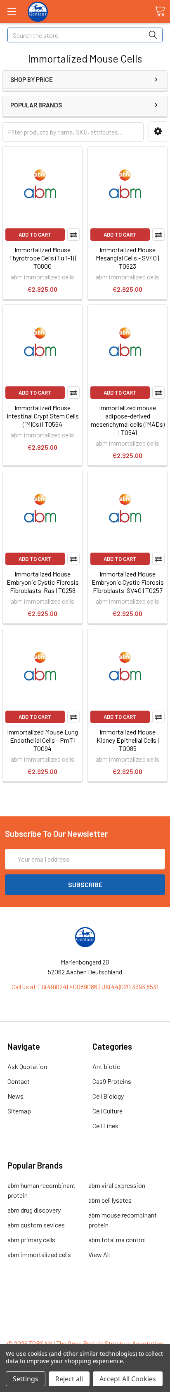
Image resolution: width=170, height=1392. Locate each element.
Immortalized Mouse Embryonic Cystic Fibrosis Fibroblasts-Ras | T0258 (43, 582)
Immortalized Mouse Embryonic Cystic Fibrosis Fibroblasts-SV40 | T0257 (128, 582)
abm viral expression (116, 1185)
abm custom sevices (36, 1225)
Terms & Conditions (85, 1299)
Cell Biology (108, 1096)
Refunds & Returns (85, 1318)
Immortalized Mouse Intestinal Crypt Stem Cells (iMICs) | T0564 (43, 416)
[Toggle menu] (11, 11)
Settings (25, 1378)
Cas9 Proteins (111, 1081)
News (15, 1096)
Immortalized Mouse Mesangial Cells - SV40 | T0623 (127, 258)
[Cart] (159, 11)
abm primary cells (31, 1239)
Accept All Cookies (127, 1378)
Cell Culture (107, 1111)
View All (99, 1254)
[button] (158, 131)
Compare (73, 234)
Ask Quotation (27, 1066)
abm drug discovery (34, 1210)
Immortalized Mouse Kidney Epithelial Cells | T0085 (128, 740)
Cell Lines (105, 1125)
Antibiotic (106, 1066)
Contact (18, 1081)
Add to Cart (35, 234)
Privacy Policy (85, 1328)
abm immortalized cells (39, 1254)
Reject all (69, 1378)
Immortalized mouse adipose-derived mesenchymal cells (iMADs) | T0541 (128, 420)
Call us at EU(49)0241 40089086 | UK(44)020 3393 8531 (85, 986)
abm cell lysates (110, 1200)
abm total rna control (117, 1239)
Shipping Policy (85, 1309)
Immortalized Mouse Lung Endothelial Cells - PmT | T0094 (42, 740)
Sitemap (19, 1111)
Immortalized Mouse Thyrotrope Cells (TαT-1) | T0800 (42, 258)
